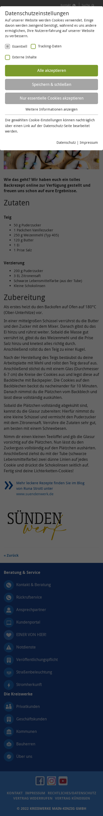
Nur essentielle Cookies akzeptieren (52, 98)
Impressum (89, 142)
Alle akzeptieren (51, 70)
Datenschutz (66, 142)
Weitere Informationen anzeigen (52, 109)
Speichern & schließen (51, 84)
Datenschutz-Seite (58, 125)
